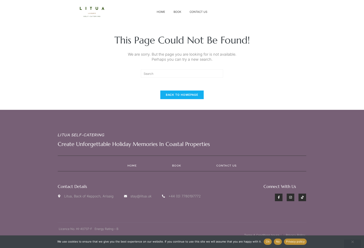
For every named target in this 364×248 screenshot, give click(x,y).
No (278, 241)
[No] (352, 244)
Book (177, 11)
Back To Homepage (182, 94)
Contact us (198, 11)
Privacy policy (295, 241)
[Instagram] (290, 197)
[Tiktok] (302, 197)
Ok (268, 241)
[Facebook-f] (278, 197)
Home (161, 11)
